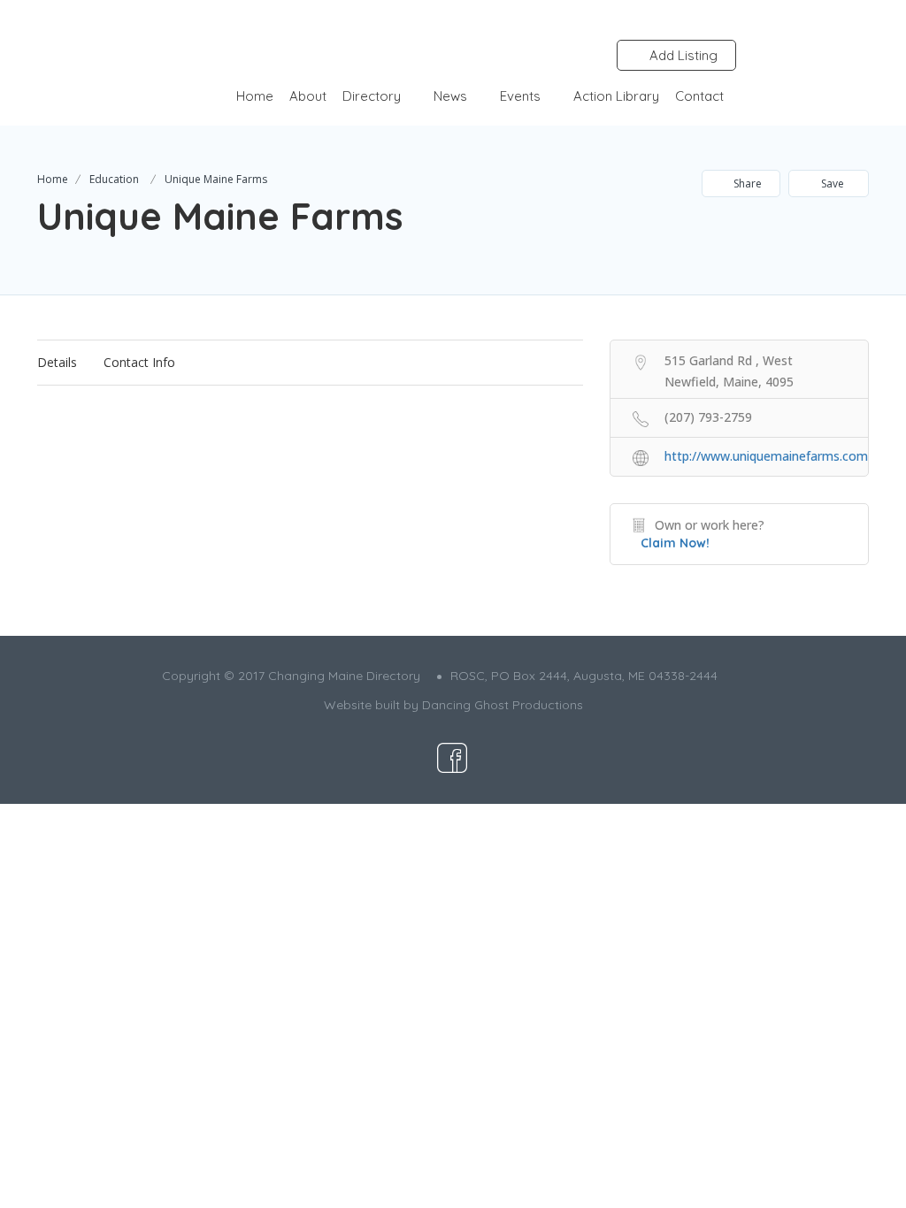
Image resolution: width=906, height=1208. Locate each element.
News (450, 96)
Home (254, 96)
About (307, 96)
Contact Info (139, 362)
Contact (699, 96)
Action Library (616, 96)
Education (114, 179)
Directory (371, 96)
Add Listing (682, 55)
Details (57, 362)
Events (520, 96)
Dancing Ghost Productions (502, 705)
